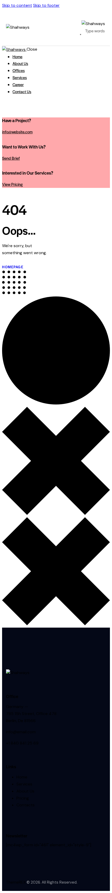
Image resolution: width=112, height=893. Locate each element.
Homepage (12, 266)
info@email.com (21, 732)
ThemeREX (16, 882)
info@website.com (17, 131)
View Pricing (12, 184)
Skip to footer (46, 5)
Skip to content (17, 5)
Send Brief (11, 158)
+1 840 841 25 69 (22, 743)
